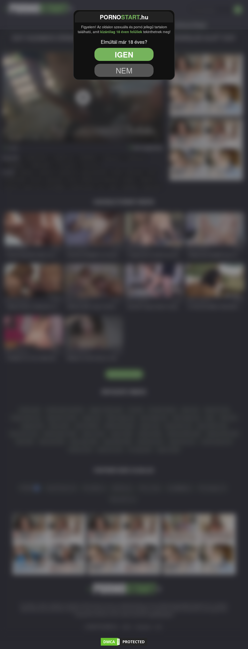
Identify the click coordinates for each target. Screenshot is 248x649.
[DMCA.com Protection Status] (124, 641)
